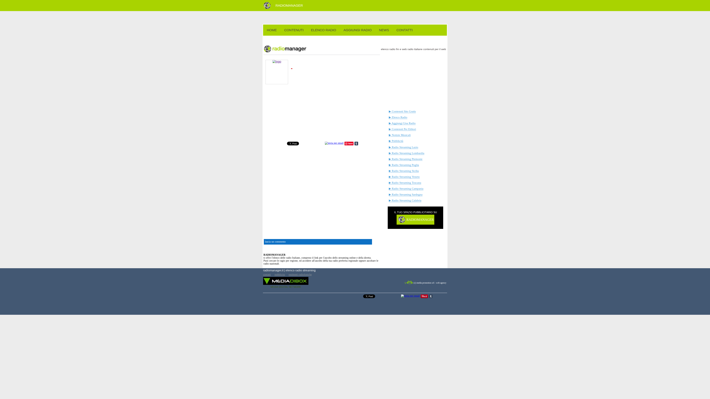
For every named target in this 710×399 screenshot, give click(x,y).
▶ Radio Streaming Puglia (404, 164)
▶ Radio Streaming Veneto (404, 176)
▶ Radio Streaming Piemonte (405, 159)
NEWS (384, 30)
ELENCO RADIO (323, 30)
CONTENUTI (294, 30)
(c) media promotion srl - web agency (430, 283)
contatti (267, 274)
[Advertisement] (355, 37)
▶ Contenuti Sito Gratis (402, 111)
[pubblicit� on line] (401, 222)
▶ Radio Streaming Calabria (405, 200)
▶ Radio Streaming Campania (406, 188)
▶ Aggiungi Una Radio (402, 123)
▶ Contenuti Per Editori (402, 129)
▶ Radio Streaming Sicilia (404, 170)
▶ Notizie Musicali (400, 135)
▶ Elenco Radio (398, 117)
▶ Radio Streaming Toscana (405, 182)
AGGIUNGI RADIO (358, 30)
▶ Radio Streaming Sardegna (405, 194)
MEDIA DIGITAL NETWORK (286, 287)
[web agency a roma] (408, 283)
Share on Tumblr (356, 143)
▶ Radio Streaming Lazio (403, 147)
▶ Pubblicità (396, 140)
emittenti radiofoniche (300, 274)
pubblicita (280, 274)
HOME (272, 30)
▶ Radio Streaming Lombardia (406, 153)
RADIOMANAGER (289, 5)
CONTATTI (404, 30)
